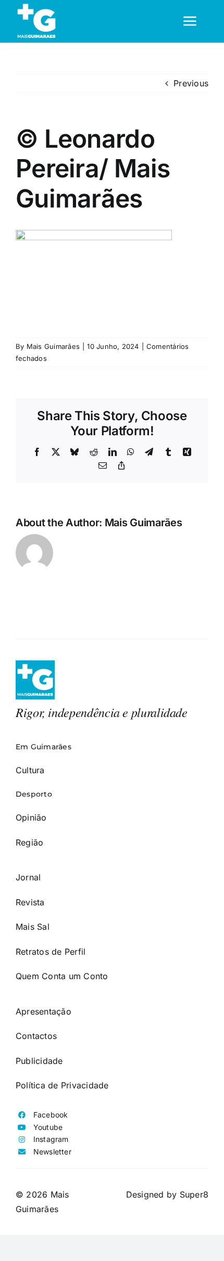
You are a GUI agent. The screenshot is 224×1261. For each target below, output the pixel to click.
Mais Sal (32, 926)
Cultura (30, 770)
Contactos (36, 1036)
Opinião (31, 817)
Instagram (51, 1139)
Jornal (28, 877)
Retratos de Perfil (50, 951)
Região (29, 842)
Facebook (50, 1114)
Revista (30, 902)
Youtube (48, 1127)
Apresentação (43, 1011)
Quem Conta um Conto (62, 976)
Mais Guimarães (53, 346)
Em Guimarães (43, 746)
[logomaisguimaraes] (35, 664)
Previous (190, 83)
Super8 (194, 1194)
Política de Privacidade (62, 1085)
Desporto (34, 794)
